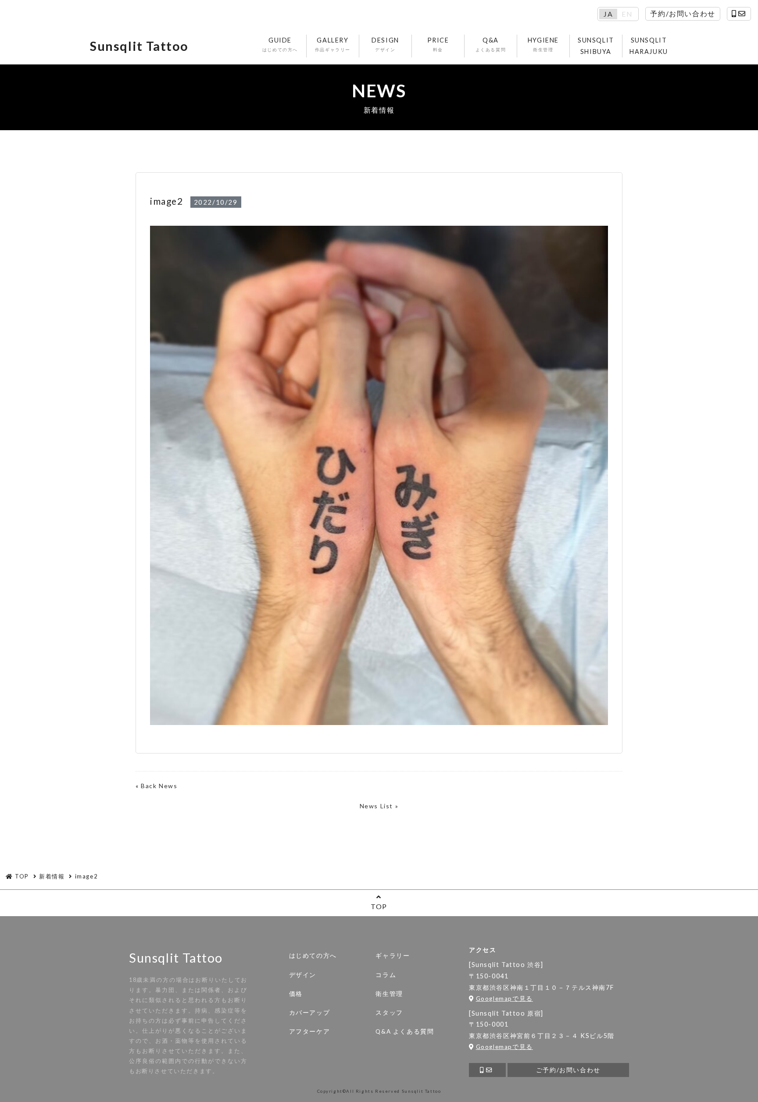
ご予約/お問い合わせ (568, 1070)
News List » (379, 806)
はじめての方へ (313, 955)
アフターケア (309, 1031)
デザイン (302, 974)
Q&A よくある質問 (404, 1031)
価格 (296, 993)
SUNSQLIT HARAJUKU (648, 45)
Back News (159, 785)
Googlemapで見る (504, 998)
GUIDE (280, 44)
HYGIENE (543, 44)
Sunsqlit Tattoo (139, 46)
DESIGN (385, 44)
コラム (385, 974)
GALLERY (332, 44)
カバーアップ (309, 1012)
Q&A (491, 44)
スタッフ (389, 1012)
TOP (379, 906)
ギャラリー (392, 955)
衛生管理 (389, 993)
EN (627, 14)
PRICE (438, 44)
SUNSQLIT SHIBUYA (596, 45)
